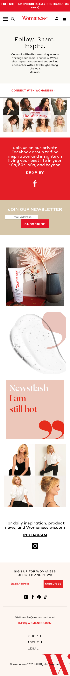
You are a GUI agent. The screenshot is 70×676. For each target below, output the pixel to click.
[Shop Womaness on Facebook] (33, 596)
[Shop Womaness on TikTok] (45, 596)
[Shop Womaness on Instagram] (26, 596)
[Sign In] (56, 18)
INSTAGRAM (35, 535)
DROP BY (35, 172)
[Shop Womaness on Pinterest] (39, 596)
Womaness (20, 664)
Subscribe (34, 224)
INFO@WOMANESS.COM (35, 623)
